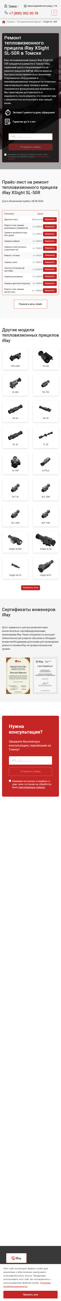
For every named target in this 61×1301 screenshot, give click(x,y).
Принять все (30, 1294)
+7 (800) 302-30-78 (23, 13)
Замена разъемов (13, 276)
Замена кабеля (12, 241)
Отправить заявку (30, 147)
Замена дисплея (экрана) (17, 283)
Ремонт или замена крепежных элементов (16, 226)
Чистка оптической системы (14, 269)
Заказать (50, 219)
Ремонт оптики (12, 255)
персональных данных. (32, 787)
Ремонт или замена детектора (14, 290)
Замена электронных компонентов (15, 248)
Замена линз (10, 262)
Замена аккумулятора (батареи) (15, 234)
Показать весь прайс (30, 304)
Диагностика (11, 219)
